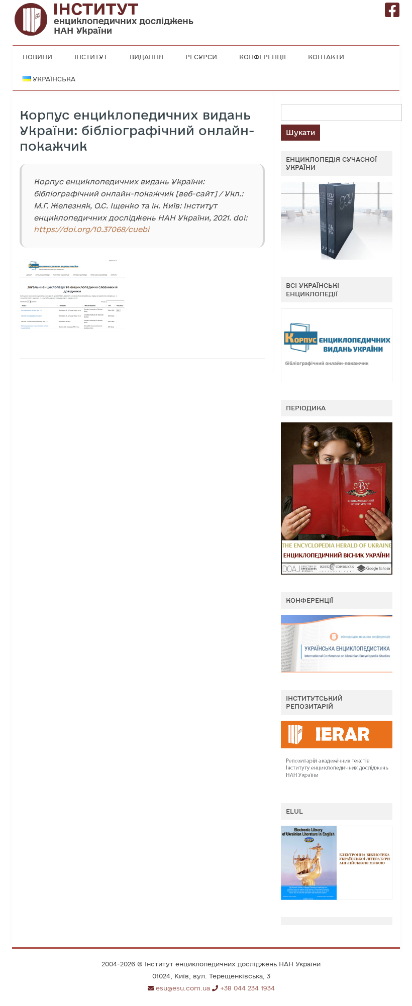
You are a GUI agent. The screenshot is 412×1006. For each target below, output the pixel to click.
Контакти (326, 56)
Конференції (262, 56)
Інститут (91, 56)
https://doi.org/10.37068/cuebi (91, 229)
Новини (37, 56)
